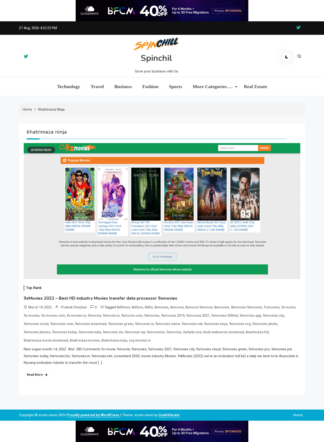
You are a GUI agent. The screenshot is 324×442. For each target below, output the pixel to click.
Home (298, 415)
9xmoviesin (156, 332)
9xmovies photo (264, 324)
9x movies (32, 315)
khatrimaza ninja (114, 340)
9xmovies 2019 (173, 315)
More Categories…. (213, 86)
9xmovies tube (90, 332)
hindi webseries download (223, 332)
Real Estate (255, 86)
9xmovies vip (135, 332)
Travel (97, 86)
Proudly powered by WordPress (93, 415)
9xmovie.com (132, 315)
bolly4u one (192, 332)
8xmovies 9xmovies (246, 307)
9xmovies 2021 (198, 315)
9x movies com (53, 315)
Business (123, 86)
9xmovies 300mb (224, 315)
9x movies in (76, 315)
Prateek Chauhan (74, 307)
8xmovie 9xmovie (199, 307)
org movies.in (140, 340)
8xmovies (221, 307)
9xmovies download (90, 324)
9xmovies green (120, 324)
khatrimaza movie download (46, 340)
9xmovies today (64, 332)
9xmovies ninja (215, 324)
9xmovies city (273, 315)
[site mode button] (286, 57)
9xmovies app (250, 315)
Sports (175, 86)
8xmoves (161, 307)
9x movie (288, 307)
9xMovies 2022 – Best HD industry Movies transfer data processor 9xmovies (100, 298)
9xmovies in (144, 324)
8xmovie (177, 307)
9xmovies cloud (36, 324)
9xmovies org (240, 324)
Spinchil (156, 58)
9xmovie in (111, 315)
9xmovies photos (37, 332)
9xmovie (94, 315)
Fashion (150, 86)
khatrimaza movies (85, 340)
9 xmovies (272, 307)
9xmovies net (192, 324)
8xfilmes (123, 307)
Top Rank (34, 288)
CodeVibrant (169, 415)
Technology (68, 86)
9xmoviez (174, 332)
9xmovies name (167, 324)
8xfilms (137, 307)
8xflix (149, 307)
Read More (35, 374)
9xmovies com (61, 324)
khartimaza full (257, 332)
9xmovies (151, 315)
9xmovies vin (113, 332)
